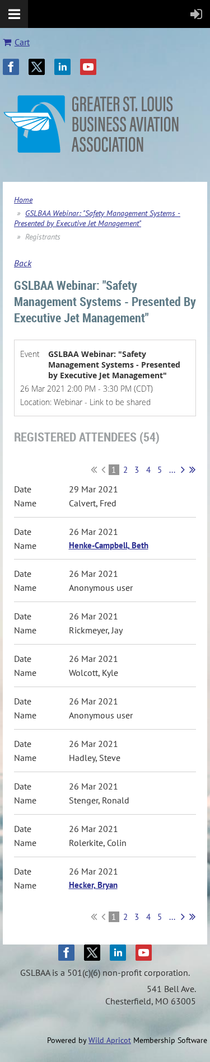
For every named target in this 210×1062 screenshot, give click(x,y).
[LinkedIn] (62, 67)
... (172, 469)
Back (22, 263)
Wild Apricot (109, 1040)
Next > (183, 469)
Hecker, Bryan (93, 885)
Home (23, 200)
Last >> (192, 469)
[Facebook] (11, 67)
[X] (37, 67)
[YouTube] (88, 67)
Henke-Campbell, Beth (108, 545)
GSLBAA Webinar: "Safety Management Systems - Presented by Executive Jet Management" (97, 218)
